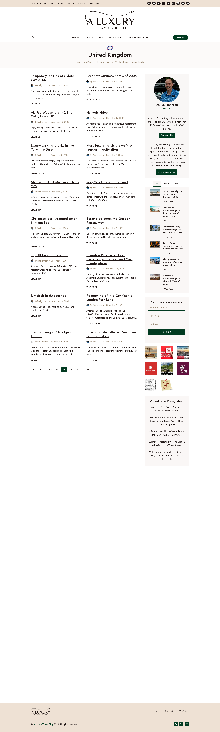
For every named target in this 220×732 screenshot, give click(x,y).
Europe (110, 61)
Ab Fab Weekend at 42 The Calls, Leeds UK (51, 114)
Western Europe (122, 61)
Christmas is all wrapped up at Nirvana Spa (54, 220)
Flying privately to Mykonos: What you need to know (172, 262)
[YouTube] (183, 3)
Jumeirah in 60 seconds (48, 295)
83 (50, 369)
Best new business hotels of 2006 (111, 75)
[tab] (157, 184)
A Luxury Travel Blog (43, 724)
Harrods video (97, 112)
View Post (37, 104)
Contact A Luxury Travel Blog (84, 3)
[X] (181, 724)
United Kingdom (138, 61)
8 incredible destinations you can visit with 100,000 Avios (173, 280)
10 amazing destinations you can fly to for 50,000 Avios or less (173, 212)
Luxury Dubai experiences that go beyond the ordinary (173, 246)
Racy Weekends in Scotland (107, 182)
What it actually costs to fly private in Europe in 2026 (173, 194)
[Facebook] (154, 3)
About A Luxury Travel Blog (47, 3)
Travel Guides (88, 61)
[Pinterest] (168, 3)
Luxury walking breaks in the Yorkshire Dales (52, 147)
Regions (100, 61)
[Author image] (32, 85)
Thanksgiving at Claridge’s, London (51, 334)
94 (87, 369)
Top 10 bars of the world (49, 255)
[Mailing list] (149, 3)
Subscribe (180, 37)
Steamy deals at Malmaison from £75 (55, 184)
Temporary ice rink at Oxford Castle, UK (52, 77)
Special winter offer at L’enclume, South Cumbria (111, 334)
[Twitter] (158, 3)
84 (57, 369)
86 (71, 369)
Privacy (183, 711)
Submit (167, 332)
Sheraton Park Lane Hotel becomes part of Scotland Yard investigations (109, 259)
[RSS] (188, 3)
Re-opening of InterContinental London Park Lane (109, 297)
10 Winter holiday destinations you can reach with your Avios (173, 229)
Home (77, 61)
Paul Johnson (42, 85)
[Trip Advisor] (173, 3)
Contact (170, 711)
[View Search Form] (33, 37)
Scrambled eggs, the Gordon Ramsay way (108, 220)
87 (78, 369)
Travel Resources (138, 37)
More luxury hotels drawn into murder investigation (109, 147)
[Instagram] (178, 3)
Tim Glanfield (42, 341)
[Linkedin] (163, 3)
